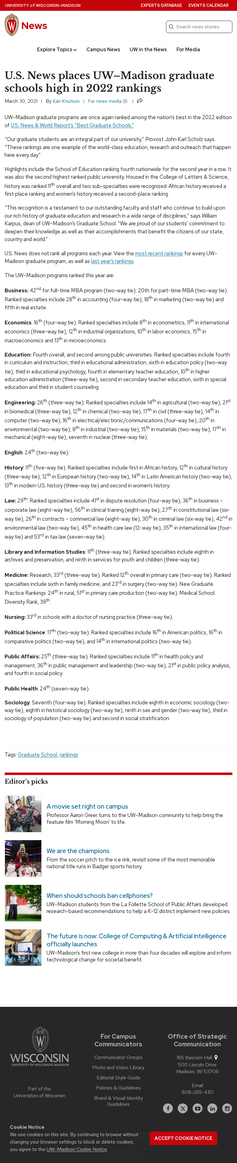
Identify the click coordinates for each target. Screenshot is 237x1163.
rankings (69, 754)
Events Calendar (209, 5)
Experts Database (161, 5)
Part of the (39, 1092)
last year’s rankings (112, 261)
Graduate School (37, 754)
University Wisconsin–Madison (43, 5)
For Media (188, 49)
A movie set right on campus (87, 806)
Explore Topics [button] (55, 49)
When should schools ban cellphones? (100, 896)
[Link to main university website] (39, 1047)
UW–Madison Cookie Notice (77, 1149)
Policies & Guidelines (118, 1088)
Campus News (103, 49)
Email (197, 1085)
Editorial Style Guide (118, 1078)
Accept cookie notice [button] (183, 1138)
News (34, 25)
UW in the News (148, 49)
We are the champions (78, 851)
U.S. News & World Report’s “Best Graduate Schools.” (72, 125)
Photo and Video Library (118, 1068)
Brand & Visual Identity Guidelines (118, 1101)
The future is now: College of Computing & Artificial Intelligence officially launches (137, 940)
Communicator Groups (118, 1057)
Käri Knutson (66, 101)
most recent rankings (159, 253)
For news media (105, 101)
